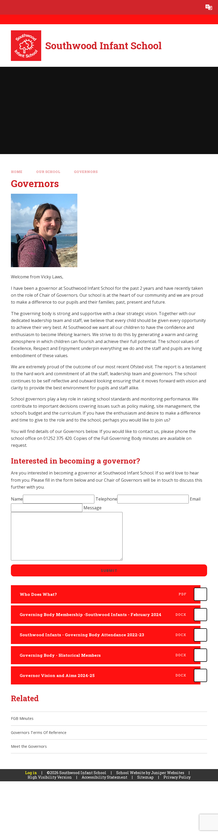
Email (195, 499)
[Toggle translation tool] (209, 7)
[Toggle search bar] (194, 7)
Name (17, 499)
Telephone (106, 499)
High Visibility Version (50, 777)
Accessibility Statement (104, 777)
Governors (86, 172)
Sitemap (145, 777)
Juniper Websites (167, 772)
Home (16, 172)
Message (92, 508)
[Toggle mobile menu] (7, 7)
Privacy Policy (177, 777)
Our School (48, 172)
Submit (109, 570)
